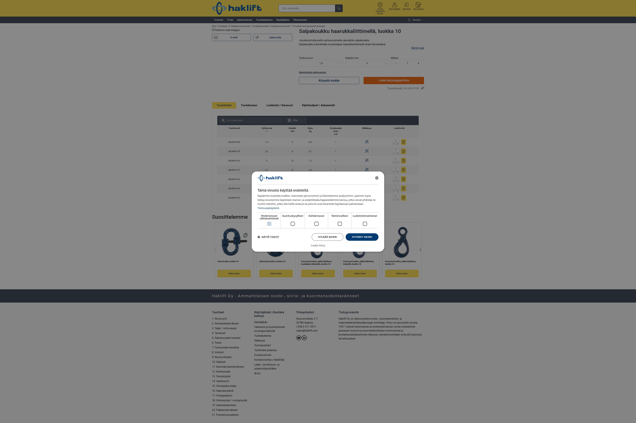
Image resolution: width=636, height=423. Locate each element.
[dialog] (318, 211)
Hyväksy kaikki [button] (362, 236)
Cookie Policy (318, 245)
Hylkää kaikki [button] (327, 236)
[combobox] (376, 178)
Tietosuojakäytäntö (268, 208)
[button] (268, 237)
